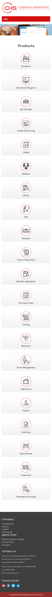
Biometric (26, 346)
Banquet (26, 238)
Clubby (26, 152)
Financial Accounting (26, 496)
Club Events (26, 389)
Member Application (26, 281)
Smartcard (26, 475)
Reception (26, 66)
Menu (6, 19)
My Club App (26, 109)
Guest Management (26, 367)
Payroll (26, 410)
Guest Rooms (26, 453)
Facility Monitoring (26, 130)
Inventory (26, 432)
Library (26, 195)
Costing (26, 324)
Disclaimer (6, 545)
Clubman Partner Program (13, 539)
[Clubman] (26, 7)
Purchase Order (26, 303)
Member (26, 173)
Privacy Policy (8, 542)
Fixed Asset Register (26, 87)
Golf (26, 217)
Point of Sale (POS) (26, 260)
